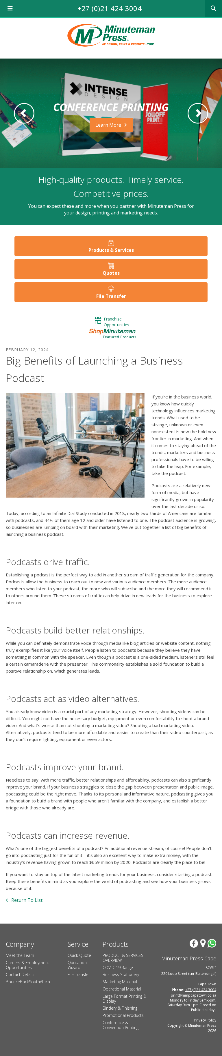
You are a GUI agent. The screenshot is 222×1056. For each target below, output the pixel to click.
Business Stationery (121, 974)
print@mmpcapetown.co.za (193, 995)
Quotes (111, 273)
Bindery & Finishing (120, 1008)
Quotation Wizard (77, 965)
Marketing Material (120, 981)
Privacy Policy (205, 1020)
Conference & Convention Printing (120, 1025)
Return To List (26, 900)
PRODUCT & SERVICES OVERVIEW (123, 958)
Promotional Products (123, 1015)
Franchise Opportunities (116, 321)
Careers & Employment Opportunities (27, 965)
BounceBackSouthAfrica (28, 981)
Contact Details (20, 974)
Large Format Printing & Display (124, 998)
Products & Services (111, 250)
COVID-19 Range (118, 967)
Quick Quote (79, 955)
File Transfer (111, 296)
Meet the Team (20, 955)
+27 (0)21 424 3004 (109, 8)
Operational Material (122, 989)
